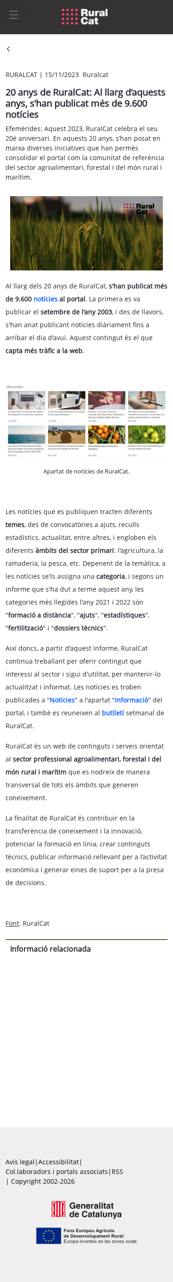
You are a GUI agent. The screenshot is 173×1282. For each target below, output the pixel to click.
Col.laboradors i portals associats (57, 1171)
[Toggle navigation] (14, 14)
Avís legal (20, 1161)
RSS (117, 1171)
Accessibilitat (58, 1161)
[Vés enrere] (8, 50)
